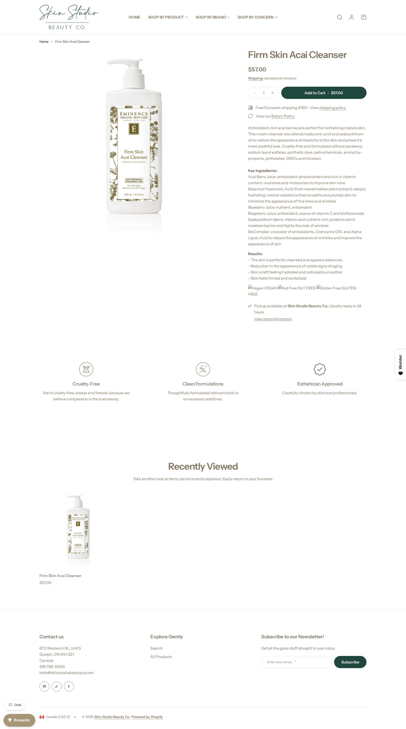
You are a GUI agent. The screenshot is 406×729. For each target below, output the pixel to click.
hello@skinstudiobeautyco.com (66, 672)
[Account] (351, 17)
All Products (161, 656)
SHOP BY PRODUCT (166, 17)
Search (156, 648)
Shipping (255, 78)
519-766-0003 (52, 666)
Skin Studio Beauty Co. (112, 717)
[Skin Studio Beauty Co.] (68, 17)
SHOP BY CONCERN (256, 17)
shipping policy (332, 107)
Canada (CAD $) (58, 717)
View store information (273, 319)
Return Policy (283, 116)
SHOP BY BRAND (211, 17)
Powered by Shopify (147, 717)
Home (44, 41)
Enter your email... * (281, 662)
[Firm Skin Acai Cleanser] (78, 530)
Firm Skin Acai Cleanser (60, 575)
